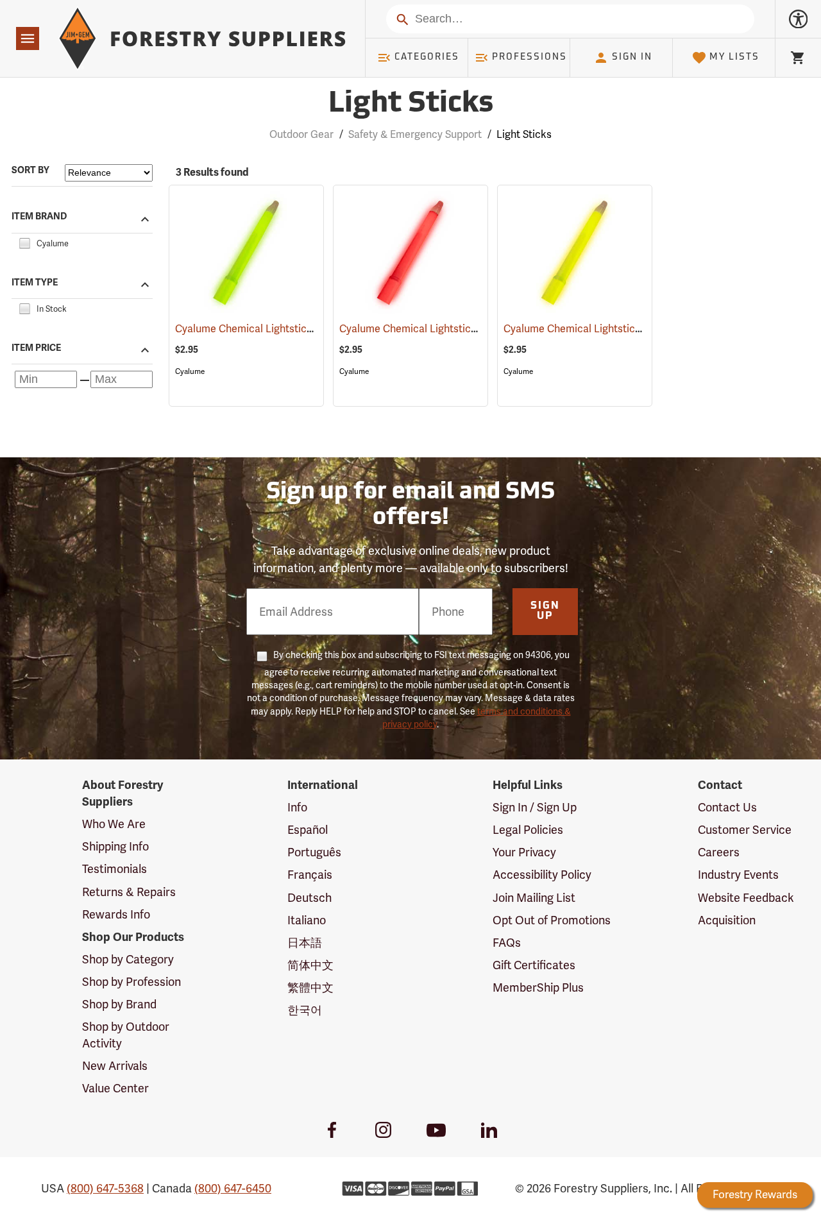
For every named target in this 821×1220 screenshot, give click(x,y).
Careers (719, 852)
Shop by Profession (131, 981)
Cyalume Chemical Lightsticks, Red (437, 328)
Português (314, 852)
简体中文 (310, 965)
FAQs (507, 942)
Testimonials (114, 868)
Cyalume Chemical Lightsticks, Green (277, 328)
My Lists (734, 57)
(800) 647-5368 (105, 1188)
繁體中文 (310, 987)
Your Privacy (524, 852)
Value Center (115, 1088)
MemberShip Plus (538, 987)
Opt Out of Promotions (552, 920)
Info (297, 807)
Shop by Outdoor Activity (125, 1035)
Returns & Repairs (129, 892)
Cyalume (190, 371)
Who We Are (114, 824)
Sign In (632, 57)
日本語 (304, 942)
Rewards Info (116, 914)
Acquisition (727, 920)
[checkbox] (24, 241)
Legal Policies (528, 829)
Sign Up (545, 611)
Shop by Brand (119, 1004)
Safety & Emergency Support (415, 134)
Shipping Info (115, 846)
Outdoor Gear (301, 134)
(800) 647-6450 (232, 1188)
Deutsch (309, 897)
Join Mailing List (534, 897)
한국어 (304, 1010)
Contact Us (727, 807)
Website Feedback (746, 897)
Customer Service (744, 829)
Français (309, 874)
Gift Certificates (534, 965)
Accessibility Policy (542, 874)
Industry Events (738, 874)
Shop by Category (128, 959)
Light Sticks (410, 104)
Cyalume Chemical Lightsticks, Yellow (606, 328)
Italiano (306, 920)
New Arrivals (115, 1065)
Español (307, 829)
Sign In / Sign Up (535, 807)
